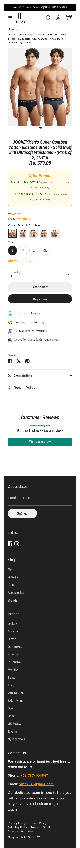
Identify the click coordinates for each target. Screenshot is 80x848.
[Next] (66, 87)
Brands (12, 600)
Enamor (13, 654)
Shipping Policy (18, 827)
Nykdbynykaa (16, 739)
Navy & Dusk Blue (33, 233)
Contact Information (21, 831)
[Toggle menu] (10, 18)
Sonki (11, 716)
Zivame (13, 731)
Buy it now (40, 299)
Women (13, 577)
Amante (13, 631)
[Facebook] (10, 543)
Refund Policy (38, 823)
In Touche (14, 662)
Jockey (16, 213)
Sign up (22, 513)
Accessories (16, 592)
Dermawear (15, 646)
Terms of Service (42, 827)
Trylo (11, 685)
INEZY (36, 837)
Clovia (12, 638)
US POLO (14, 723)
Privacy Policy (17, 823)
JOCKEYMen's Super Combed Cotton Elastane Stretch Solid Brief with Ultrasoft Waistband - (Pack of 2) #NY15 (38, 38)
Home (12, 29)
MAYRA (13, 669)
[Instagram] (16, 543)
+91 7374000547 (34, 775)
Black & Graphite (12, 233)
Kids (11, 584)
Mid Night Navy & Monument (23, 233)
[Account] (58, 17)
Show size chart (21, 261)
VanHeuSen (16, 692)
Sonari (12, 677)
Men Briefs (23, 218)
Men (10, 569)
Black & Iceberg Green (44, 233)
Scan (11, 708)
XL (45, 250)
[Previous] (13, 87)
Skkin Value (15, 700)
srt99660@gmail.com (36, 784)
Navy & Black (54, 233)
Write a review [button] (40, 441)
